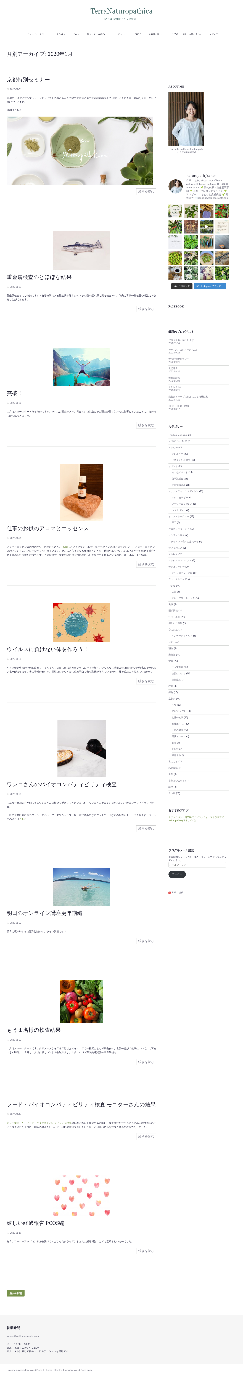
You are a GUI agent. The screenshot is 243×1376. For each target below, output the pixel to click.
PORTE (66, 546)
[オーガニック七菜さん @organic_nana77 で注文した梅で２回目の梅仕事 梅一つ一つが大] (175, 258)
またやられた (175, 387)
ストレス (173, 554)
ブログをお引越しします (181, 340)
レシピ (171, 585)
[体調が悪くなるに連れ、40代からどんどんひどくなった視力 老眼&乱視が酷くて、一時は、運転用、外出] (222, 258)
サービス (118, 34)
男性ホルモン (179, 736)
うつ (174, 705)
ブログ (76, 34)
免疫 (170, 604)
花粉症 (175, 749)
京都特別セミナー (28, 79)
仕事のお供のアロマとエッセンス (48, 528)
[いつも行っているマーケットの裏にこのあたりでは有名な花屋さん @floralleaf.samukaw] (191, 273)
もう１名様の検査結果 (34, 1029)
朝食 (170, 648)
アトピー (173, 447)
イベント (173, 466)
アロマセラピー (180, 497)
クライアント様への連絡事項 (183, 541)
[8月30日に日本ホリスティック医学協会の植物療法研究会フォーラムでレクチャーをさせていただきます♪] (175, 211)
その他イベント (180, 472)
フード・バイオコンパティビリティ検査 (49, 1122)
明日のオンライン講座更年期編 (45, 913)
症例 (170, 692)
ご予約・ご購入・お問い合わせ (187, 34)
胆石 (174, 742)
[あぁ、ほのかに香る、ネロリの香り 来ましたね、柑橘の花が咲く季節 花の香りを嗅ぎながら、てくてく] (222, 273)
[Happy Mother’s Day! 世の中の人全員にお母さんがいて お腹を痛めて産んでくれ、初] (206, 273)
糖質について (179, 673)
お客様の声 (154, 34)
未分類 (171, 654)
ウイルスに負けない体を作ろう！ (48, 649)
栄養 (170, 661)
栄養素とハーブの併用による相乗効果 (188, 397)
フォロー (177, 874)
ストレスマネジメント (180, 560)
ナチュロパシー (176, 567)
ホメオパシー (179, 510)
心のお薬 (173, 629)
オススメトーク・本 (178, 516)
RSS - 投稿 (177, 892)
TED (174, 522)
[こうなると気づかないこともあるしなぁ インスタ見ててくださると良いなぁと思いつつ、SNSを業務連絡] (175, 242)
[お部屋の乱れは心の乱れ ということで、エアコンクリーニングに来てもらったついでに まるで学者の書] (222, 242)
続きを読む (146, 191)
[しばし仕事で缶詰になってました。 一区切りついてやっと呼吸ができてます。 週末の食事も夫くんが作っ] (191, 211)
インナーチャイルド (182, 636)
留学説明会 (177, 479)
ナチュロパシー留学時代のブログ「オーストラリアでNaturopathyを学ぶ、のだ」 (196, 819)
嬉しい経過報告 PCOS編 (35, 1222)
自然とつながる (176, 780)
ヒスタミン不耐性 (181, 460)
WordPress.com (83, 1370)
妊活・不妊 (174, 617)
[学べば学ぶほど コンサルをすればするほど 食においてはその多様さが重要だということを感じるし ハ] (175, 273)
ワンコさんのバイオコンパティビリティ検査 (62, 784)
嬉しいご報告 (175, 623)
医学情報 (173, 610)
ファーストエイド (177, 579)
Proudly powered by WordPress (24, 1370)
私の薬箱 (173, 768)
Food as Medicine (177, 435)
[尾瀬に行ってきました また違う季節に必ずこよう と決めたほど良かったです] (206, 226)
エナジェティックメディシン (183, 491)
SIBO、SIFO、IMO (178, 406)
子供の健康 (177, 730)
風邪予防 (176, 755)
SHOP (138, 34)
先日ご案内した (15, 1122)
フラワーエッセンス (182, 504)
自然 (170, 774)
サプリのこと (175, 548)
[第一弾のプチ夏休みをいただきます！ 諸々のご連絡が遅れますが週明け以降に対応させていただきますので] (222, 226)
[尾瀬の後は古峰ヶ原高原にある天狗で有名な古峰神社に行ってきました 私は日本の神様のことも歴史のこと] (191, 226)
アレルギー (177, 454)
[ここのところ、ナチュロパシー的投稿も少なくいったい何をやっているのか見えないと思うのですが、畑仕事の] (175, 226)
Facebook (176, 306)
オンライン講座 (176, 535)
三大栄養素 (177, 667)
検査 (170, 686)
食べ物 (171, 793)
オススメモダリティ (178, 529)
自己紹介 (61, 34)
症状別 (171, 698)
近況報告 (173, 368)
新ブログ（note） (96, 34)
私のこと (173, 761)
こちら (23, 819)
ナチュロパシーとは (34, 34)
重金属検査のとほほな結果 (39, 277)
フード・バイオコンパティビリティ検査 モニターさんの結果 (81, 1104)
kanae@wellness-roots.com (23, 1336)
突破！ (15, 393)
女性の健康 (177, 717)
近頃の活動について (178, 359)
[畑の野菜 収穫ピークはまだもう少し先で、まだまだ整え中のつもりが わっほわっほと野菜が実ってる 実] (206, 242)
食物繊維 (176, 680)
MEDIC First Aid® (177, 441)
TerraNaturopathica (121, 11)
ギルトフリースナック (183, 598)
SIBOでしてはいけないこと (182, 349)
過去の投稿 (15, 1293)
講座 (170, 787)
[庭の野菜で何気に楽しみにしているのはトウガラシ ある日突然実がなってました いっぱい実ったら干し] (191, 242)
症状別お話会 (179, 485)
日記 (170, 642)
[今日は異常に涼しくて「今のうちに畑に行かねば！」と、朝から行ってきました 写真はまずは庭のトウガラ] (222, 211)
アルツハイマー (180, 711)
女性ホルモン (179, 724)
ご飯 (174, 592)
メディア (214, 34)
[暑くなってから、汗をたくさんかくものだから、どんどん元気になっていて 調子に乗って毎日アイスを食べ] (206, 211)
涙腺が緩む (174, 378)
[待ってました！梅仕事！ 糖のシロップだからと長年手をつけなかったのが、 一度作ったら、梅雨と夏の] (206, 258)
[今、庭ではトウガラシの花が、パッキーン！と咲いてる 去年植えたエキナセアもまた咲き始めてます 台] (191, 258)
